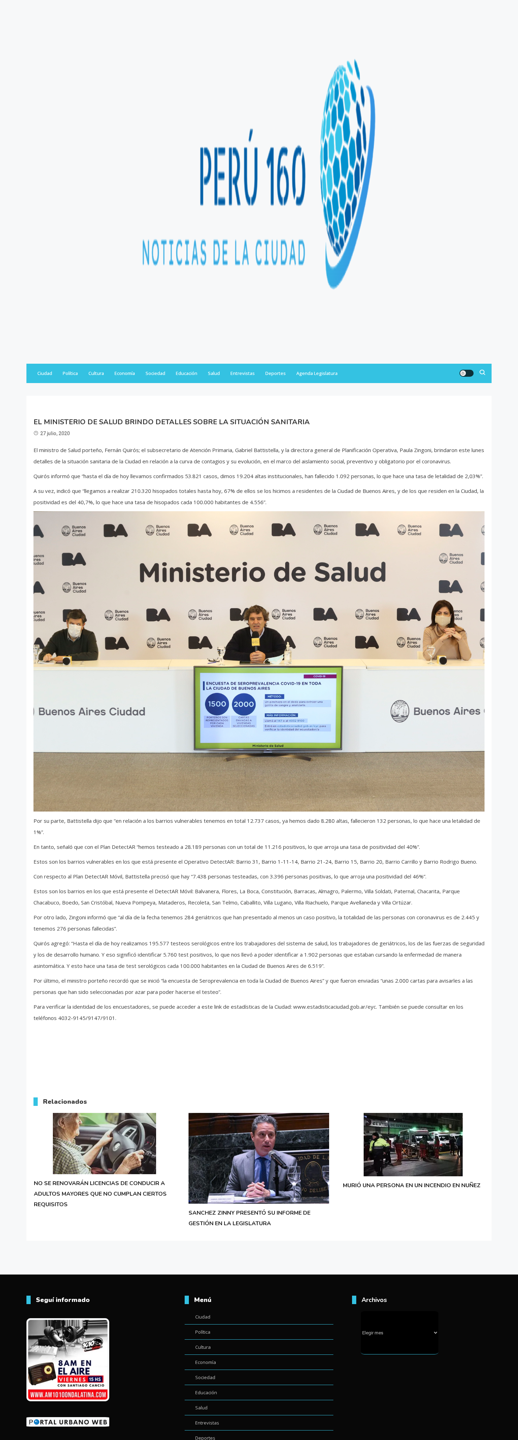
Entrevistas (242, 373)
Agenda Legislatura (317, 373)
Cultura (96, 373)
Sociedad (155, 373)
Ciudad (44, 373)
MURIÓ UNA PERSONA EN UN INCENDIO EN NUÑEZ (412, 1185)
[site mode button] (467, 373)
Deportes (275, 373)
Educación (186, 373)
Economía (125, 373)
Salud (214, 373)
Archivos (374, 1300)
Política (70, 373)
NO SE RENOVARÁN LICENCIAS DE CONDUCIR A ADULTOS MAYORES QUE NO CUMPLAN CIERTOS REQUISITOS (100, 1193)
